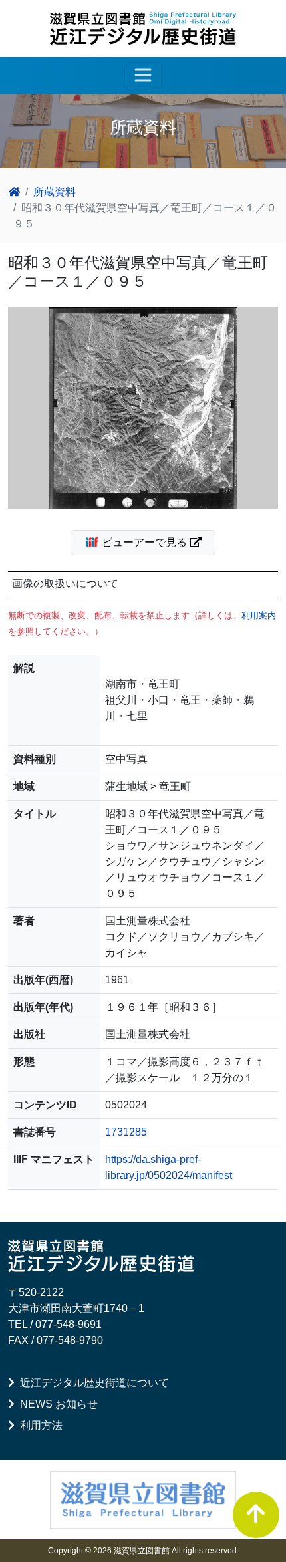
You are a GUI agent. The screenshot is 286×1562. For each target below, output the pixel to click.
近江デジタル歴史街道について (92, 1382)
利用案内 (258, 615)
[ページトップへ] (256, 1515)
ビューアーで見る (144, 542)
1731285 (126, 1132)
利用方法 (39, 1425)
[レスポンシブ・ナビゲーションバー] (143, 75)
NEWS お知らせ (56, 1404)
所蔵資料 (54, 191)
